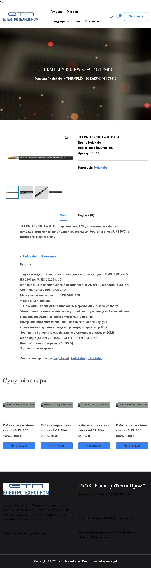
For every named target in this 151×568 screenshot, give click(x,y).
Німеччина (48, 256)
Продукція (57, 21)
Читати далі (19, 445)
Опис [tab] (63, 215)
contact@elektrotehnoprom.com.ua (109, 518)
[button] (67, 21)
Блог (76, 21)
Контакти (92, 21)
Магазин (73, 11)
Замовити (136, 16)
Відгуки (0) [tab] (86, 215)
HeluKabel (95, 142)
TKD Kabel (95, 358)
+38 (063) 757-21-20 (118, 494)
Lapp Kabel (61, 358)
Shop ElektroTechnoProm (73, 561)
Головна (56, 11)
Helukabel (56, 78)
